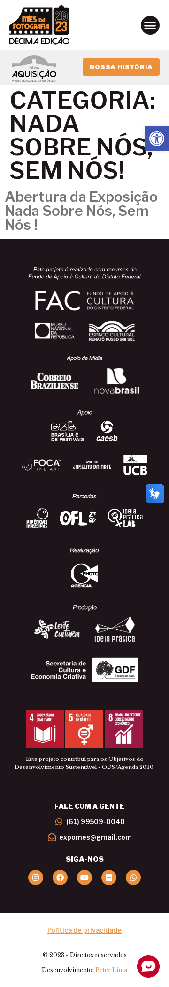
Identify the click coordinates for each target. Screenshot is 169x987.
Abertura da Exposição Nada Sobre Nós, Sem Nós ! (81, 210)
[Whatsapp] (133, 877)
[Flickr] (108, 877)
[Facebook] (60, 877)
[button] (157, 138)
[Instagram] (35, 877)
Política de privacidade (84, 930)
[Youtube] (84, 877)
